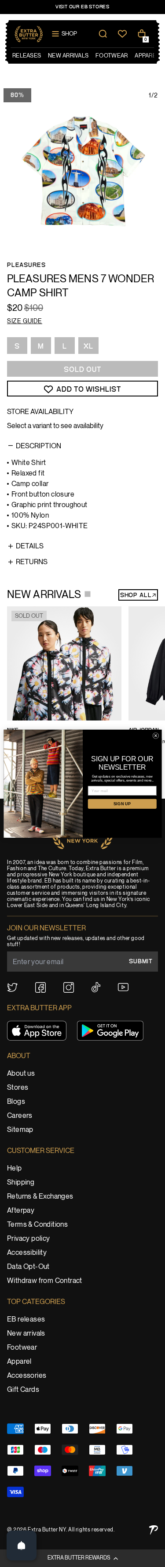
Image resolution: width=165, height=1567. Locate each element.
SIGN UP (122, 803)
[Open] (22, 1545)
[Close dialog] (155, 735)
